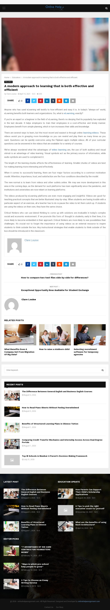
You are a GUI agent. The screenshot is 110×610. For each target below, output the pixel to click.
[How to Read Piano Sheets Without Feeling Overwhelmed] (12, 412)
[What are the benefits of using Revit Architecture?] (65, 526)
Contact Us (48, 607)
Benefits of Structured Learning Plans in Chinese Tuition (50, 424)
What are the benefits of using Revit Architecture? (90, 523)
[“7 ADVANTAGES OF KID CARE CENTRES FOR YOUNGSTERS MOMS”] (11, 551)
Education (8, 82)
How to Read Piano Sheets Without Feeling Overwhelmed (50, 408)
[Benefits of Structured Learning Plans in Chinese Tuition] (12, 428)
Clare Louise (11, 94)
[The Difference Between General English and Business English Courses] (12, 395)
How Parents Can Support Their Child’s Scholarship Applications (88, 492)
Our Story (59, 607)
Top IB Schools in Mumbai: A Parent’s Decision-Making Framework (54, 456)
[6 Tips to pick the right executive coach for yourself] (65, 510)
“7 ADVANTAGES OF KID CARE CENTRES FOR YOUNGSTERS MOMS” (36, 549)
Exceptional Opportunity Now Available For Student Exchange (55, 290)
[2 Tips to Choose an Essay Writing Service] (11, 584)
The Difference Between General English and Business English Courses (57, 391)
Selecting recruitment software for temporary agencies (86, 351)
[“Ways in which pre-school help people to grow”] (11, 568)
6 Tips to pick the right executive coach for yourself (89, 507)
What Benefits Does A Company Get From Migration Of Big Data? (19, 351)
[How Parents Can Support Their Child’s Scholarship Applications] (65, 494)
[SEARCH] (103, 370)
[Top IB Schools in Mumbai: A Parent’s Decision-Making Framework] (12, 460)
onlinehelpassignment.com (89, 601)
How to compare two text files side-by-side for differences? (55, 277)
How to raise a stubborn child (54, 349)
